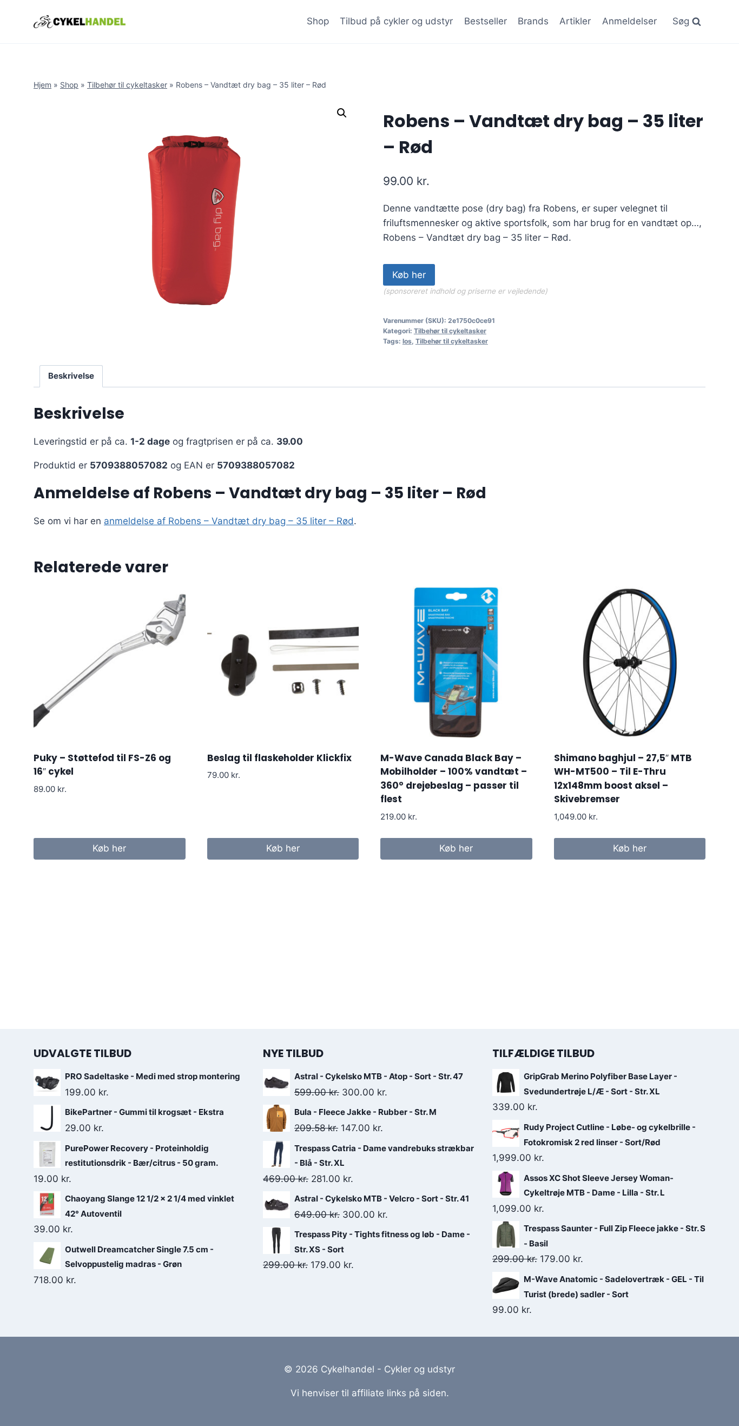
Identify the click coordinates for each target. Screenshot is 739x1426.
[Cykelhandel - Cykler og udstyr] (80, 21)
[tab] (71, 376)
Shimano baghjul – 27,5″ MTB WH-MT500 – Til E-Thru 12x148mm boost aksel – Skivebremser (623, 778)
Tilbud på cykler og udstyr (396, 21)
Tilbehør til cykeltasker (127, 84)
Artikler (575, 21)
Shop (318, 21)
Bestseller (485, 21)
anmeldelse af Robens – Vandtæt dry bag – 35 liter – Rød (229, 521)
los (407, 341)
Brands (533, 21)
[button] (342, 113)
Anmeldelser (629, 21)
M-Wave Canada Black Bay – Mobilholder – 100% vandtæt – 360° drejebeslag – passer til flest (453, 778)
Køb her (409, 274)
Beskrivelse (71, 376)
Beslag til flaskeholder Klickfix (279, 757)
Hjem (42, 84)
